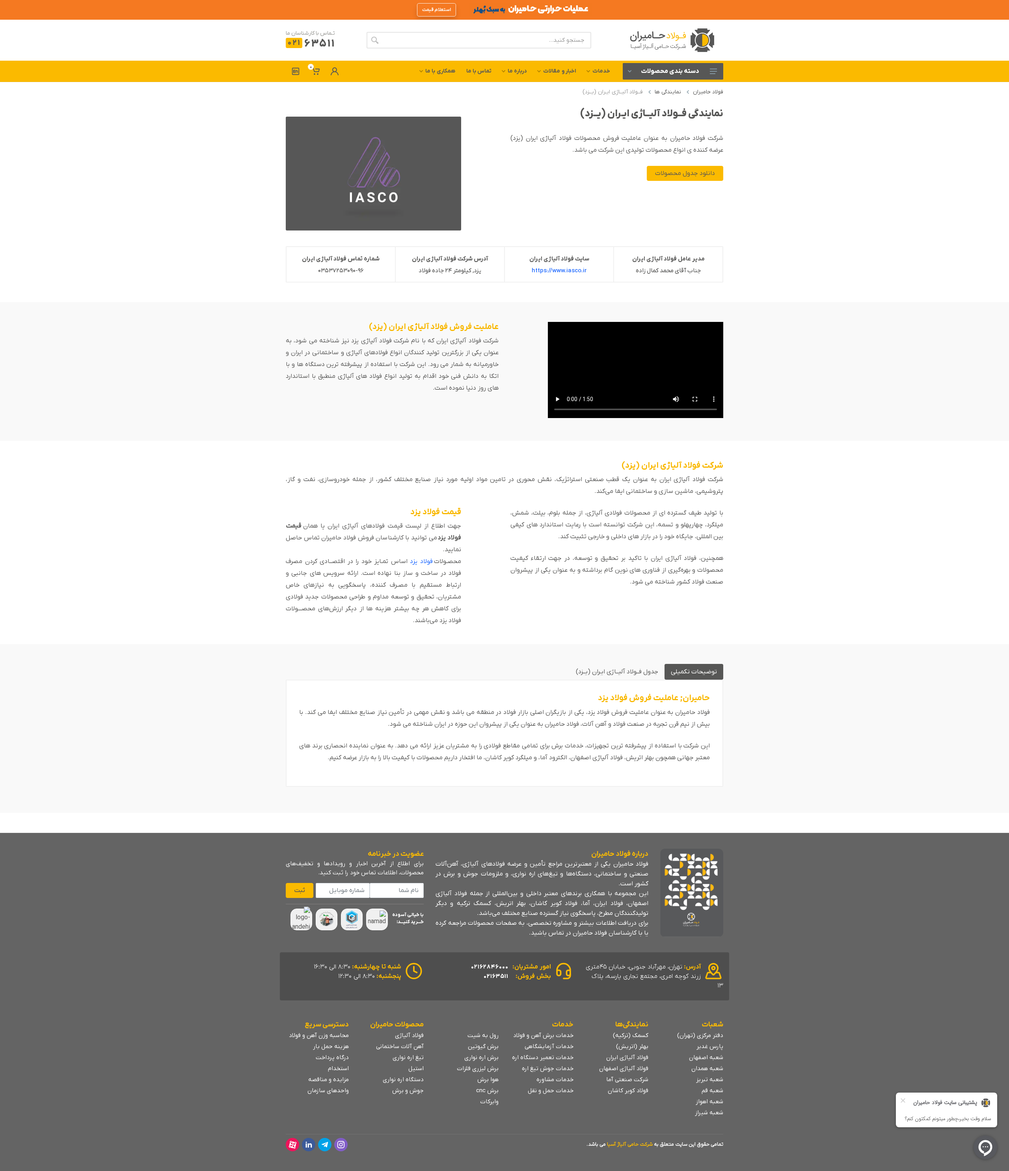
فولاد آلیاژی (409, 1035)
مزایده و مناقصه (328, 1080)
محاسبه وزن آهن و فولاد (319, 1035)
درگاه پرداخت (332, 1057)
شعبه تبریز (709, 1080)
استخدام (338, 1068)
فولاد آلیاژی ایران (627, 1057)
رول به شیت (483, 1035)
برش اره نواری (481, 1057)
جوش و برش (408, 1091)
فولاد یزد (421, 561)
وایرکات (489, 1102)
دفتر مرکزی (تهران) (700, 1035)
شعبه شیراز (709, 1113)
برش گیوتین (483, 1046)
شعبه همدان (707, 1068)
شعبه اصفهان (706, 1057)
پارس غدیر (709, 1046)
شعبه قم (712, 1091)
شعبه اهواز (709, 1102)
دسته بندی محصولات (670, 71)
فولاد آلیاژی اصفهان (623, 1068)
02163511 (496, 976)
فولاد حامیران (708, 92)
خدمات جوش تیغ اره (547, 1068)
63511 (311, 44)
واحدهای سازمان (328, 1091)
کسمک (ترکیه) (630, 1035)
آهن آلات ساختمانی (400, 1046)
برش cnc (487, 1091)
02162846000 (489, 967)
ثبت (299, 890)
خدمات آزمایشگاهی (549, 1046)
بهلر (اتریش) (632, 1046)
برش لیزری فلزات (478, 1068)
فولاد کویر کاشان (628, 1091)
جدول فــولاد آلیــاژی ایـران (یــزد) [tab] (617, 672)
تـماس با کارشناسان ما (310, 33)
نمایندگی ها (668, 92)
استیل (416, 1068)
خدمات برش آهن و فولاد (543, 1035)
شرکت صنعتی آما (627, 1080)
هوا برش (488, 1080)
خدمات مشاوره (554, 1080)
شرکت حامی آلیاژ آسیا (630, 1144)
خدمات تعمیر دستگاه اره (542, 1057)
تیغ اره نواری (408, 1057)
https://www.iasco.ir (559, 271)
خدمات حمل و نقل (550, 1091)
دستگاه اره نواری (403, 1080)
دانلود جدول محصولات (685, 173)
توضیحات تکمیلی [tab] (694, 672)
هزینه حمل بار (331, 1046)
